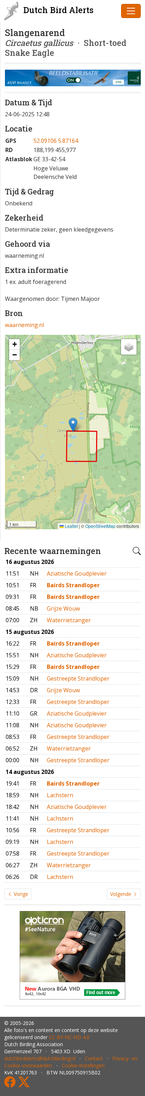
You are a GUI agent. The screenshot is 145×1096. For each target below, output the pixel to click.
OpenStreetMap (100, 526)
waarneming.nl (24, 325)
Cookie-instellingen (83, 1065)
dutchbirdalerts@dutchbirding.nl (39, 1058)
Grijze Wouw (63, 608)
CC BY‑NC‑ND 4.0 (69, 1037)
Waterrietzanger (69, 620)
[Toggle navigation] (131, 11)
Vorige (20, 894)
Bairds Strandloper (73, 585)
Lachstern (60, 795)
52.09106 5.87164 (55, 141)
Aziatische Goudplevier (77, 573)
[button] (73, 425)
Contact (94, 1058)
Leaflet (71, 526)
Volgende (121, 894)
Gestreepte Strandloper (78, 678)
